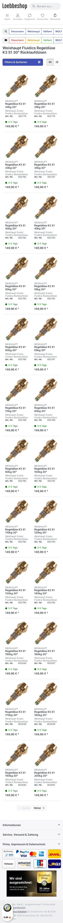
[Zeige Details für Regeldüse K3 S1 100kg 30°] (46, 450)
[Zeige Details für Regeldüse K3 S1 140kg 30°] (46, 572)
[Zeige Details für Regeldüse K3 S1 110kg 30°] (17, 511)
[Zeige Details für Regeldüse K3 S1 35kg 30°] (46, 146)
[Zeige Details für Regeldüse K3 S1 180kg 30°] (46, 694)
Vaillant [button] (47, 31)
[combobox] (45, 6)
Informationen (12, 825)
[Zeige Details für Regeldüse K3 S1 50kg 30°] (17, 268)
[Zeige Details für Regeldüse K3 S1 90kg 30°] (17, 450)
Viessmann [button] (17, 31)
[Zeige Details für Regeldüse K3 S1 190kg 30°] (17, 754)
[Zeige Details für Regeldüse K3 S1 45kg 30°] (46, 207)
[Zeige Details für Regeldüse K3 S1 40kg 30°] (17, 207)
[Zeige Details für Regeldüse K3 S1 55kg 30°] (46, 268)
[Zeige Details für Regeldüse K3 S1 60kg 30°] (17, 329)
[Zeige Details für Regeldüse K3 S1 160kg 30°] (46, 633)
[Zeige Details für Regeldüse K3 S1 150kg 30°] (17, 633)
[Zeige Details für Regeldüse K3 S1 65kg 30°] (46, 329)
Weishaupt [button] (33, 31)
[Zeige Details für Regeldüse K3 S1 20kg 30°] (17, 86)
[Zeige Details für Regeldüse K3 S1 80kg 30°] (46, 390)
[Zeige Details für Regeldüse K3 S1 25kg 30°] (46, 86)
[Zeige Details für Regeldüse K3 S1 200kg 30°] (46, 754)
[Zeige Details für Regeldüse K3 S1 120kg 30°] (46, 511)
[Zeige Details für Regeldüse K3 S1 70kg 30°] (17, 390)
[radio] (50, 62)
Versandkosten (18, 907)
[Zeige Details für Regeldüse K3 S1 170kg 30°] (17, 694)
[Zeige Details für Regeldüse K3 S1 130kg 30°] (17, 572)
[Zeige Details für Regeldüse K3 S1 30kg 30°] (17, 146)
